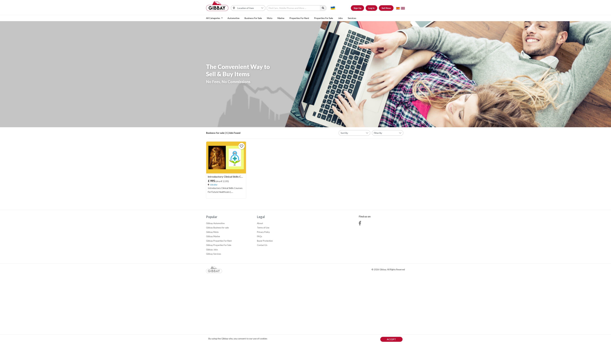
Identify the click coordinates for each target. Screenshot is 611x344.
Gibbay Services (213, 254)
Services (352, 18)
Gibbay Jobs (212, 249)
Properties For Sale (323, 18)
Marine (280, 18)
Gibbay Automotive (215, 223)
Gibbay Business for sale (217, 227)
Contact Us (262, 245)
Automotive (233, 18)
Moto (269, 18)
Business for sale (253, 18)
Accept (391, 339)
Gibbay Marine (213, 236)
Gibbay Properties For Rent (219, 241)
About (260, 223)
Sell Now (386, 8)
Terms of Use (263, 227)
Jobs (340, 18)
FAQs (259, 236)
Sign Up (357, 8)
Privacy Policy (263, 232)
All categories (213, 18)
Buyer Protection (265, 241)
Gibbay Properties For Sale (218, 245)
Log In (371, 8)
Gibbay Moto (212, 232)
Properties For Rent (299, 18)
